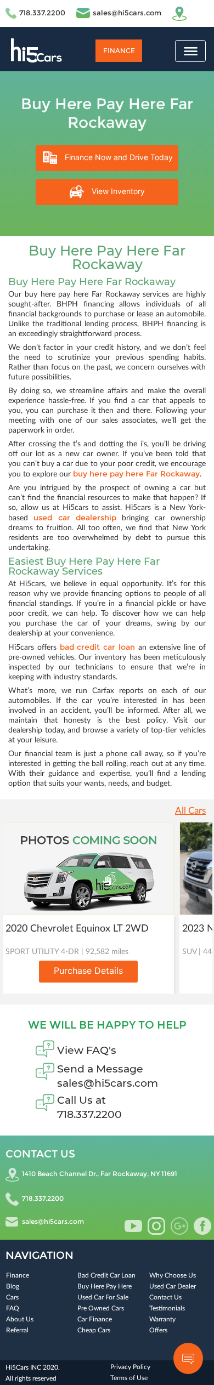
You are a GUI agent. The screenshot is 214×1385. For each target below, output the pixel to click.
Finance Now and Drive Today (118, 157)
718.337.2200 (42, 12)
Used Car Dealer (172, 1286)
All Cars (190, 810)
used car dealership (74, 518)
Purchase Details (88, 970)
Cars (12, 1297)
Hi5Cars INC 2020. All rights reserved (32, 1373)
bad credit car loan (97, 647)
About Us (19, 1319)
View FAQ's (86, 1050)
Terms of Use (129, 1378)
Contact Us (165, 1297)
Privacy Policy (130, 1367)
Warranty (162, 1319)
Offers (158, 1330)
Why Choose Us (172, 1275)
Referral (17, 1330)
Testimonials (167, 1308)
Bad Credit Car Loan (106, 1275)
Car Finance (94, 1319)
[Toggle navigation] (190, 51)
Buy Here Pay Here (104, 1286)
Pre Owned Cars (100, 1308)
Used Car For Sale (102, 1297)
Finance (119, 51)
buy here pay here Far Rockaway (136, 474)
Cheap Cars (93, 1330)
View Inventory (117, 191)
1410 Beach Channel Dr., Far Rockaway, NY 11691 (99, 1174)
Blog (12, 1286)
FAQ (12, 1308)
